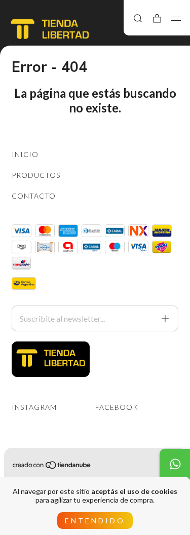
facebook (116, 407)
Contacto (34, 196)
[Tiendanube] (52, 467)
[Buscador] (138, 18)
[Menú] (176, 19)
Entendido (95, 520)
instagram (34, 407)
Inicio (25, 154)
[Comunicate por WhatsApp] (175, 464)
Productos (36, 175)
